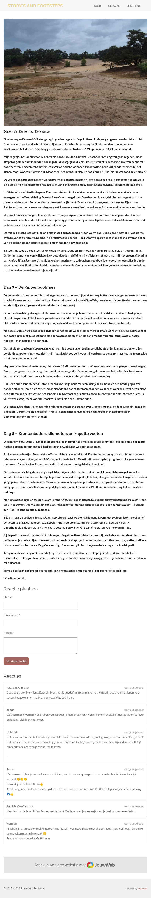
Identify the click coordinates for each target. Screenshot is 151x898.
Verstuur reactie (16, 661)
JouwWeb (142, 888)
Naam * (8, 597)
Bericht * (9, 632)
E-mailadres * (12, 615)
